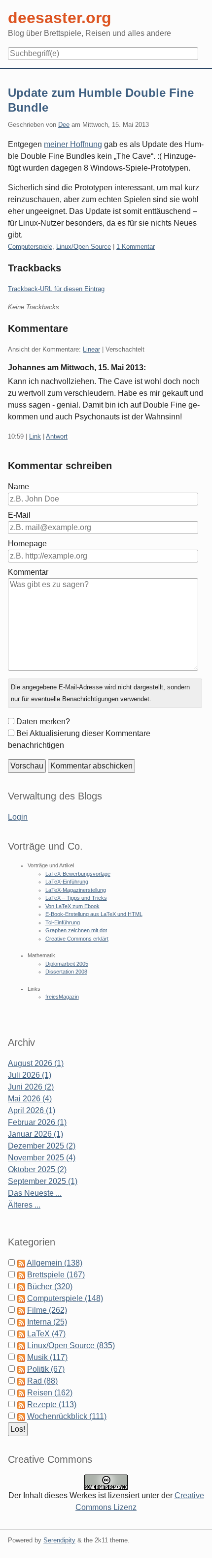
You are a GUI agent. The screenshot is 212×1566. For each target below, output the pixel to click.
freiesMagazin (62, 997)
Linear (91, 349)
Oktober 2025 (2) (37, 1169)
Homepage (27, 543)
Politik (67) (46, 1369)
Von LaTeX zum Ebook (72, 906)
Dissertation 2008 (66, 972)
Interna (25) (47, 1322)
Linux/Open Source (83, 246)
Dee (64, 124)
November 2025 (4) (41, 1157)
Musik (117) (47, 1357)
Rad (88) (42, 1381)
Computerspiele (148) (65, 1298)
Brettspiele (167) (56, 1275)
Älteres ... (24, 1205)
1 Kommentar (135, 246)
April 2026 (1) (31, 1110)
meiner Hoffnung (73, 144)
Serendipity (59, 1540)
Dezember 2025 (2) (41, 1146)
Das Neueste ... (35, 1193)
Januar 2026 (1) (35, 1134)
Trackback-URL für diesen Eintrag (56, 289)
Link (35, 436)
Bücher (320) (49, 1286)
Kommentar (28, 572)
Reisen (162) (49, 1393)
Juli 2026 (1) (29, 1075)
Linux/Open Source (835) (71, 1345)
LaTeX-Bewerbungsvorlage (77, 874)
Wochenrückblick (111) (66, 1416)
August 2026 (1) (36, 1063)
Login (18, 817)
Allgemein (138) (54, 1263)
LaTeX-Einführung (66, 882)
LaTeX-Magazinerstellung (75, 890)
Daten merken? (43, 721)
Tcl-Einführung (62, 922)
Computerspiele (30, 246)
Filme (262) (47, 1310)
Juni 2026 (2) (31, 1087)
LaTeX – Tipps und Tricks (76, 898)
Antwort (57, 436)
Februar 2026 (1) (37, 1122)
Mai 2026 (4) (30, 1098)
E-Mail (19, 515)
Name (18, 486)
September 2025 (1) (42, 1181)
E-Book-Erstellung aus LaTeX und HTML (93, 914)
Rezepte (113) (51, 1404)
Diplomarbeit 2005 (66, 964)
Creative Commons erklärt (76, 939)
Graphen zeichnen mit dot (76, 930)
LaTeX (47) (46, 1334)
